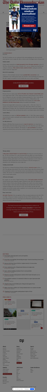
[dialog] (23, 196)
